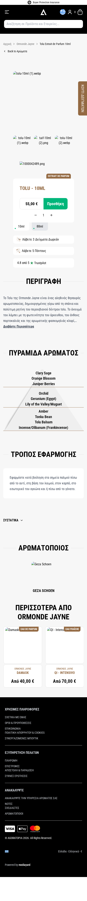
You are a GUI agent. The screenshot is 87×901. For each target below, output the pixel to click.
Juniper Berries (43, 384)
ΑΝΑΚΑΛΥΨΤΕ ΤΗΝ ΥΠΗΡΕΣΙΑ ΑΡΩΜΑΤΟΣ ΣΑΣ (31, 798)
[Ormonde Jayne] (32, 167)
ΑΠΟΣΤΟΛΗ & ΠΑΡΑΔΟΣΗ (19, 770)
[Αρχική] (43, 12)
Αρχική (7, 44)
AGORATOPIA (15, 838)
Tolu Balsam (43, 422)
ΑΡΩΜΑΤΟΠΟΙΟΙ (14, 813)
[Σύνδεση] (70, 12)
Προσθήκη (55, 203)
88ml (40, 226)
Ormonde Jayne (25, 44)
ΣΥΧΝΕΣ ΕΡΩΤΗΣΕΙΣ (16, 776)
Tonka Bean (43, 417)
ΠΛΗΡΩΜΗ (11, 760)
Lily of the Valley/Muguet (43, 404)
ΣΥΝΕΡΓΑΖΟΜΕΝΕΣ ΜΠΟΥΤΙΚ (21, 738)
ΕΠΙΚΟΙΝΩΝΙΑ (13, 728)
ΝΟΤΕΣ (9, 803)
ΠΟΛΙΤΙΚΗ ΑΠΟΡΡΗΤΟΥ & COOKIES (25, 732)
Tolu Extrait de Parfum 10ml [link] (55, 44)
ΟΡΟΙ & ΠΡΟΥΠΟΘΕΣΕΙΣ (18, 723)
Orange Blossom (43, 378)
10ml (21, 226)
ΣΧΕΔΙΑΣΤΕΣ (12, 807)
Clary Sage (43, 373)
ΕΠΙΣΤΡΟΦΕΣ (12, 766)
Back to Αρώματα (17, 51)
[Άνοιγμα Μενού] (20, 12)
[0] (80, 12)
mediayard (24, 864)
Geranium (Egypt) (43, 399)
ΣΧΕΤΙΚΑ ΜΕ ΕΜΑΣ (15, 717)
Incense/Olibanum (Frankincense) (43, 427)
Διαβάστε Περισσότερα (18, 326)
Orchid (43, 393)
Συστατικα (10, 520)
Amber (43, 411)
